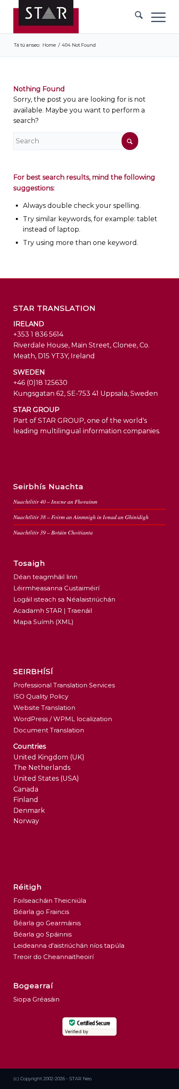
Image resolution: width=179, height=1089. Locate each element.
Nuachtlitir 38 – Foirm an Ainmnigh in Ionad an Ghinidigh (81, 517)
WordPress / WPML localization (62, 719)
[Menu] (154, 16)
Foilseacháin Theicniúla (49, 900)
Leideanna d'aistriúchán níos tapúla (68, 945)
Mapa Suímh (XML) (43, 622)
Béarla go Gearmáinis (47, 923)
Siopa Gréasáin (36, 999)
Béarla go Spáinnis (42, 934)
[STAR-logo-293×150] (74, 16)
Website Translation (44, 708)
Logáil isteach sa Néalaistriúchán (64, 599)
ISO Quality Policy (40, 696)
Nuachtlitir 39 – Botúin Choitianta (53, 532)
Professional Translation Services (64, 685)
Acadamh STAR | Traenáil (52, 610)
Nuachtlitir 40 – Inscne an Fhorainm (55, 501)
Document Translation (48, 730)
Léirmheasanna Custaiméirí (56, 588)
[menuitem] (135, 16)
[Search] (135, 16)
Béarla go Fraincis (41, 912)
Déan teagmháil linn (45, 577)
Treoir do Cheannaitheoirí (53, 957)
